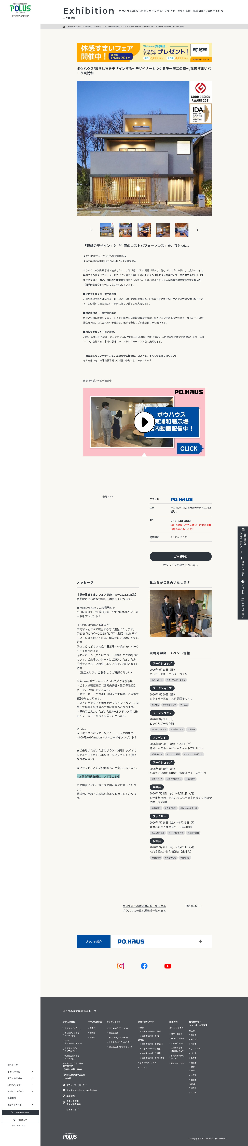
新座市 (193, 1058)
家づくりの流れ (177, 1038)
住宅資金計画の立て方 (177, 1057)
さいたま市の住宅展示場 (112, 26)
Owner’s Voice (177, 1043)
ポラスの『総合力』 (72, 1028)
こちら (102, 672)
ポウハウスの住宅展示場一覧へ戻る (144, 910)
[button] (194, 230)
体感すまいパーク (146, 1021)
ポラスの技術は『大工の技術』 (70, 1049)
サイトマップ (72, 1109)
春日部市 (194, 1039)
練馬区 (193, 1087)
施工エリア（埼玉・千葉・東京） (73, 1067)
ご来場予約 (180, 556)
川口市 (193, 1053)
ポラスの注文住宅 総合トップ (79, 1011)
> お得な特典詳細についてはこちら (98, 776)
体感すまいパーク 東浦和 (152, 1043)
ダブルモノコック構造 (73, 1063)
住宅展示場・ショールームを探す (198, 1023)
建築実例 (12, 1098)
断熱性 (92, 1032)
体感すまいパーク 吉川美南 (153, 1058)
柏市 (193, 1070)
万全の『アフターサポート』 (73, 1042)
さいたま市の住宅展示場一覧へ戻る (144, 906)
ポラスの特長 (69, 1021)
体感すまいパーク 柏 (150, 1036)
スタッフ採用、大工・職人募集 (73, 1102)
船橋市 (193, 1079)
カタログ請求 (242, 610)
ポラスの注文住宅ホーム (73, 26)
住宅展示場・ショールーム (93, 26)
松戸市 (193, 1075)
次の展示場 (192, 906)
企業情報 (70, 1095)
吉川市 (193, 1043)
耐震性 (92, 1028)
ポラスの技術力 (95, 1021)
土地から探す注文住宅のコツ (177, 1049)
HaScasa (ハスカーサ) (118, 1037)
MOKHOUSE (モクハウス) (119, 1042)
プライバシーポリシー (76, 1085)
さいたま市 (195, 1048)
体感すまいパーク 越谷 (151, 1048)
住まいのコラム (177, 1063)
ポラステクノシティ (148, 1062)
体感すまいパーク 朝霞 (151, 1053)
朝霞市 (193, 1062)
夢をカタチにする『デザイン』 (71, 1034)
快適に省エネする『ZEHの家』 (71, 1057)
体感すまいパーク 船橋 (151, 1031)
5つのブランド (114, 1021)
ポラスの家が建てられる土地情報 (74, 1077)
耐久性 (92, 1037)
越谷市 (193, 1034)
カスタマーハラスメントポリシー (81, 1090)
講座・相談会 (242, 568)
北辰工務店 (113, 1032)
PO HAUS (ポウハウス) (118, 1028)
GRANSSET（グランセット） (121, 1046)
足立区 (193, 1092)
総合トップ (13, 1064)
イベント (242, 589)
